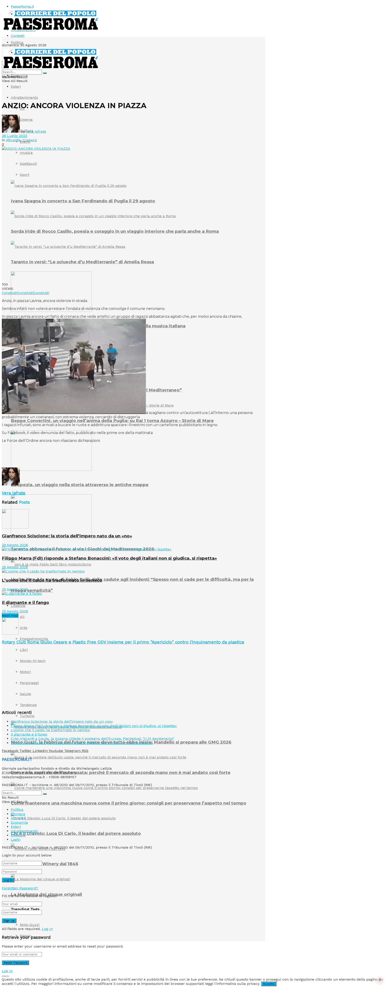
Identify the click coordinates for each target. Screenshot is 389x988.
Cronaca (30, 140)
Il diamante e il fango (25, 602)
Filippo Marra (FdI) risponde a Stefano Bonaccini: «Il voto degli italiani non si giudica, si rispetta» (109, 558)
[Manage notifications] (379, 980)
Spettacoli (28, 163)
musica (26, 152)
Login (15, 839)
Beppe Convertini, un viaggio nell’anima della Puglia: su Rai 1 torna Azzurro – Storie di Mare (112, 420)
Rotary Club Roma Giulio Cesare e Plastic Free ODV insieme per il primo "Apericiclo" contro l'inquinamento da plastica (123, 642)
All (22, 617)
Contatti (17, 36)
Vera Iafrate (36, 131)
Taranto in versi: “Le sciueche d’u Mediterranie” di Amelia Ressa (82, 261)
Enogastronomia (34, 639)
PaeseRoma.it (22, 6)
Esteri (16, 86)
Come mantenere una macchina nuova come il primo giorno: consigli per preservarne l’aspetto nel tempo (128, 803)
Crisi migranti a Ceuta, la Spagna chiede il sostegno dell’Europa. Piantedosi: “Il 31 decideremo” (92, 738)
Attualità (13, 140)
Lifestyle (18, 606)
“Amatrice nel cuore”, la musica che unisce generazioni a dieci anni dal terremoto (82, 743)
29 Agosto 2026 (15, 545)
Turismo (27, 716)
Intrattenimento (24, 97)
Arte (23, 628)
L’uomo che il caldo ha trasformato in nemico (52, 580)
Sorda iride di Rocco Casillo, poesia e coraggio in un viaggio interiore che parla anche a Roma (115, 231)
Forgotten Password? (20, 888)
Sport (24, 174)
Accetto (269, 984)
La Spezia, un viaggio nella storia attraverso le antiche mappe (80, 484)
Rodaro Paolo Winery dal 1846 (44, 863)
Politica (17, 42)
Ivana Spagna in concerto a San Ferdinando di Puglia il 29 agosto (83, 200)
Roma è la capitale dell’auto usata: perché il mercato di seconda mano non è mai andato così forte (121, 772)
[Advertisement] (84, 456)
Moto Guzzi (29, 925)
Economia (19, 75)
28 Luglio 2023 (14, 136)
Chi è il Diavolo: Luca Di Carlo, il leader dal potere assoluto (76, 833)
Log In (47, 929)
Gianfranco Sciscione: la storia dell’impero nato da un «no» (67, 536)
